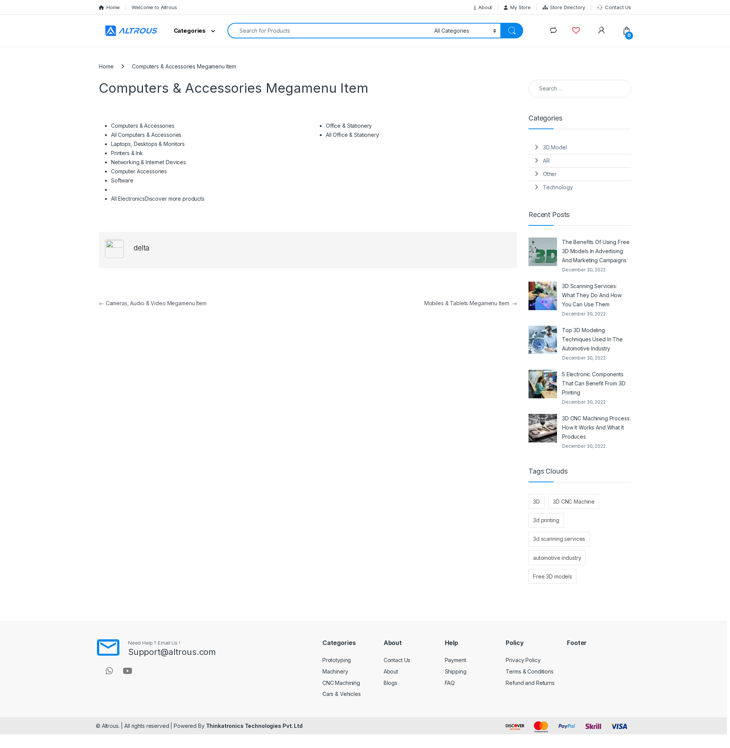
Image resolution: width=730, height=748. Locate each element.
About (485, 7)
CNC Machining (341, 683)
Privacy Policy (523, 660)
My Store (520, 7)
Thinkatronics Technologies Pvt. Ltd (254, 726)
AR (546, 160)
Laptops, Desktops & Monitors (148, 144)
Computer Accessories (139, 171)
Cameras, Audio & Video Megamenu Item (152, 303)
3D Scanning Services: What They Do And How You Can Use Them (592, 295)
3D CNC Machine (574, 501)
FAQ (450, 683)
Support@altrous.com (172, 652)
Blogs (390, 683)
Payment (455, 660)
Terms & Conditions (529, 671)
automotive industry (557, 558)
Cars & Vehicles (341, 694)
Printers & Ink (127, 153)
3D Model (555, 147)
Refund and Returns (530, 683)
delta (141, 248)
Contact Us (618, 7)
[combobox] (328, 30)
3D (536, 501)
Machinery (335, 671)
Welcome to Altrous (154, 7)
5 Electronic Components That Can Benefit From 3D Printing (593, 383)
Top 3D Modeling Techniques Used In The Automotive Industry (592, 339)
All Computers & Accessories (146, 135)
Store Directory (567, 7)
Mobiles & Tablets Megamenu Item (470, 303)
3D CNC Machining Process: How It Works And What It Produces (596, 427)
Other (550, 174)
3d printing (546, 520)
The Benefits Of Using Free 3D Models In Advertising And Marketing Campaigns (595, 251)
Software (122, 180)
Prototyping (336, 660)
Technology (558, 187)
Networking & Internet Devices (148, 162)
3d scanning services (559, 539)
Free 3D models (552, 576)
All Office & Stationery (352, 135)
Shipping (456, 671)
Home (113, 7)
